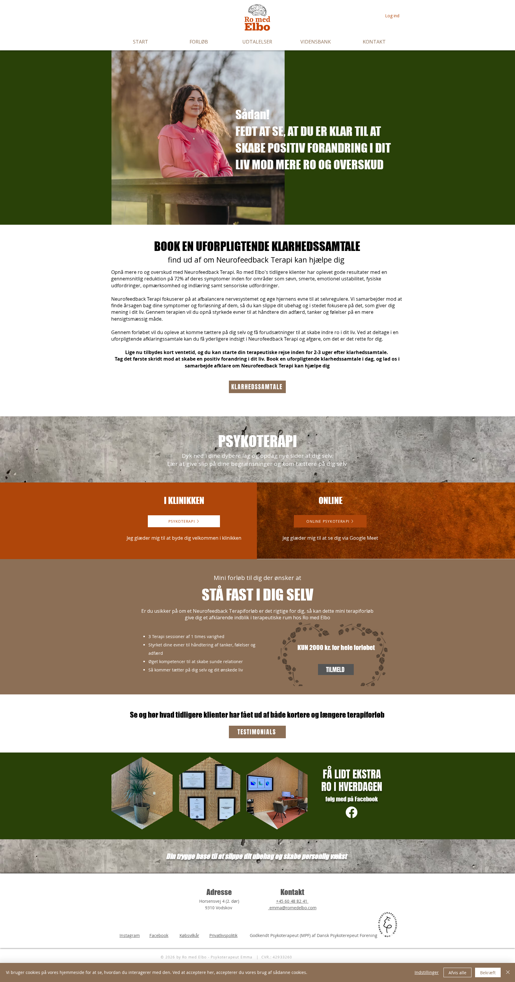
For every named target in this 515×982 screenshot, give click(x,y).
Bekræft (488, 972)
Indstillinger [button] (427, 972)
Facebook (158, 935)
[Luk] (507, 972)
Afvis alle (457, 972)
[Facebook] (351, 812)
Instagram (130, 935)
